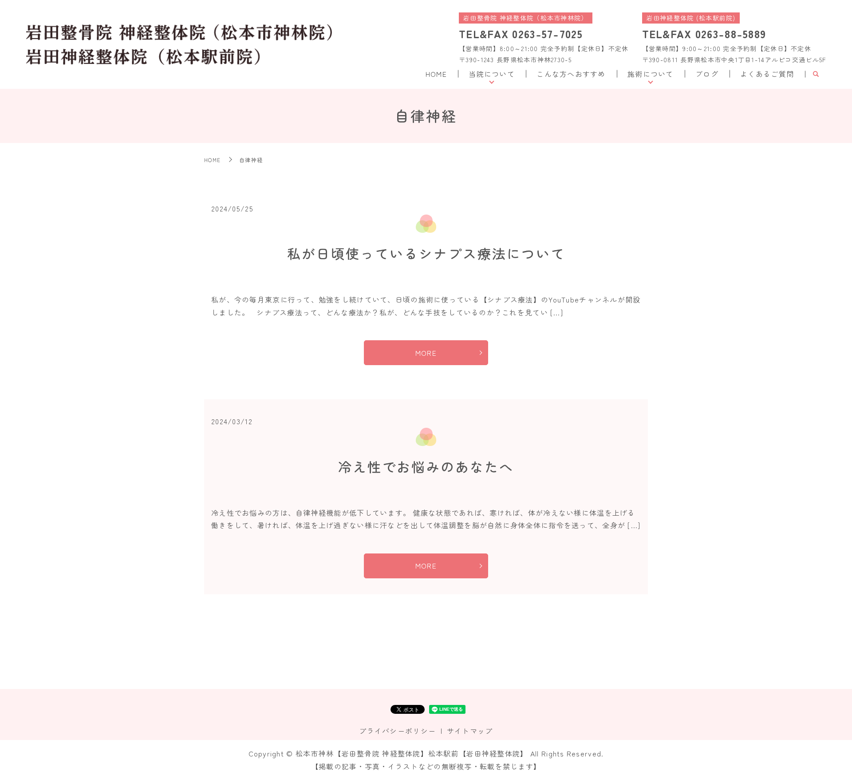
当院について (492, 73)
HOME (436, 73)
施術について (650, 73)
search (815, 74)
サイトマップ (470, 730)
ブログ (706, 73)
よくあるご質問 (767, 73)
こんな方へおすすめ (571, 73)
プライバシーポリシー (397, 730)
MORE (426, 352)
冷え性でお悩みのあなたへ (426, 466)
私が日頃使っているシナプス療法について (426, 253)
